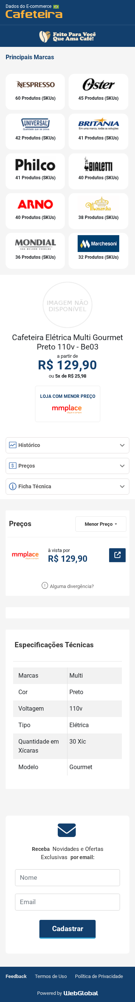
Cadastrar (67, 928)
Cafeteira (34, 13)
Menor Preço (99, 524)
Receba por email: (68, 853)
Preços (26, 466)
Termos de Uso (51, 976)
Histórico (28, 445)
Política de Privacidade (99, 976)
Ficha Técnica (34, 486)
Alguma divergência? (71, 586)
